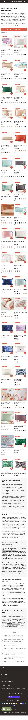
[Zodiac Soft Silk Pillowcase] (7, 328)
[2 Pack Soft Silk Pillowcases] (7, 258)
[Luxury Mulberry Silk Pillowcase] (20, 113)
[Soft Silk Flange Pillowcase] (20, 187)
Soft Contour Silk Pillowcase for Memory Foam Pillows (6, 147)
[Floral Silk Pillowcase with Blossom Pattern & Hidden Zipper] (20, 303)
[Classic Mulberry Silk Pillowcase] (7, 65)
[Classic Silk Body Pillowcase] (20, 210)
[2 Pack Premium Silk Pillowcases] (7, 113)
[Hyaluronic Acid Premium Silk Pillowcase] (20, 41)
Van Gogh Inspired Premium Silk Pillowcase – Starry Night (7, 358)
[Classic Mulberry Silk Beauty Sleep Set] (7, 394)
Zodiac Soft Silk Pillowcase (7, 335)
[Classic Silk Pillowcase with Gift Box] (20, 137)
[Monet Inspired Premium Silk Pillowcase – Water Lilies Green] (7, 187)
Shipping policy (7, 712)
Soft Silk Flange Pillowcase (20, 194)
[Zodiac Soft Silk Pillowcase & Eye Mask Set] (7, 282)
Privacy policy (13, 710)
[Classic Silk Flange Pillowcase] (7, 163)
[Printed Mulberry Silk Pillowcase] (20, 258)
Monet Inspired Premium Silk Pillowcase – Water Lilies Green (7, 196)
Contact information (15, 712)
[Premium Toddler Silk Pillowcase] (7, 210)
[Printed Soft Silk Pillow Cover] (7, 441)
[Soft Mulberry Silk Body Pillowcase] (7, 303)
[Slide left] (2, 1)
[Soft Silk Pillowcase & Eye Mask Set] (7, 234)
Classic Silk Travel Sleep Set (20, 289)
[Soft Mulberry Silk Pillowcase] (20, 89)
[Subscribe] (26, 685)
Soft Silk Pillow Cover (6, 425)
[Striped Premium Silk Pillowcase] (7, 372)
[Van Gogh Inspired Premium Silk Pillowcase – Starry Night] (7, 349)
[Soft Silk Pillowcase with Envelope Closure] (7, 89)
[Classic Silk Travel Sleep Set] (20, 282)
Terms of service (21, 710)
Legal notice (23, 712)
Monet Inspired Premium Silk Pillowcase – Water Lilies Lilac (20, 337)
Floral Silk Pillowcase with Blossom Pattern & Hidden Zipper (20, 312)
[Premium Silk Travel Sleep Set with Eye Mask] (20, 417)
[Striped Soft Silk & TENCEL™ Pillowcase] (20, 372)
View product (11, 46)
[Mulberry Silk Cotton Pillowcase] (20, 65)
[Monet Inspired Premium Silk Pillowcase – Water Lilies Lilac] (20, 328)
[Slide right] (26, 1)
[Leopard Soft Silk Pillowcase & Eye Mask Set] (20, 464)
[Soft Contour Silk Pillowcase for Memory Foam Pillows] (7, 137)
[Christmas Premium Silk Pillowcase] (20, 441)
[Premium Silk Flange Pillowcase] (20, 234)
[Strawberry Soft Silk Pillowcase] (20, 349)
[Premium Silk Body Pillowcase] (20, 163)
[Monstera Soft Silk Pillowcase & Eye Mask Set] (7, 464)
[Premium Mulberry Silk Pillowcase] (7, 41)
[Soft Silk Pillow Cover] (7, 417)
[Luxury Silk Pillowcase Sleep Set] (20, 394)
